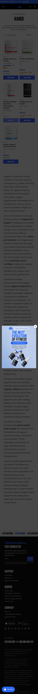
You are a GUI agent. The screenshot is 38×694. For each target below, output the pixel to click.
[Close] (35, 326)
